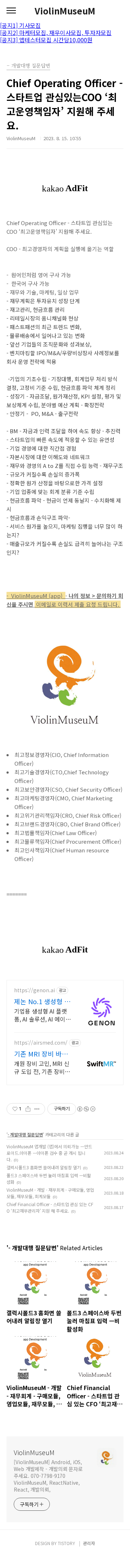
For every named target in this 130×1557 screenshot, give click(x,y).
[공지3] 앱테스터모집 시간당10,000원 (46, 39)
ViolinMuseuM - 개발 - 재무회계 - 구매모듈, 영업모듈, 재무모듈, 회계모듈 (50, 1193)
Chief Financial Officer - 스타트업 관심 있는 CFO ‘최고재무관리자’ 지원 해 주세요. (49, 1207)
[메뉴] (11, 11)
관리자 (89, 1543)
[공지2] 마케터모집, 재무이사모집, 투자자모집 (56, 32)
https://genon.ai (34, 990)
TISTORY (66, 1543)
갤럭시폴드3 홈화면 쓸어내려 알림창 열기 (43, 1167)
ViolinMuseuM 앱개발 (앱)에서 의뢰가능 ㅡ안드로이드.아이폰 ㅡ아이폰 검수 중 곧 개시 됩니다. (49, 1152)
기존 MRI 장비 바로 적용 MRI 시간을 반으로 (41, 1053)
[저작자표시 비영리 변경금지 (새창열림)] (86, 1109)
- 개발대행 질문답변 (25, 1134)
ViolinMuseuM (65, 10)
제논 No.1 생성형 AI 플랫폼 (42, 1001)
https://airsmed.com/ (41, 1043)
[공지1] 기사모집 (20, 25)
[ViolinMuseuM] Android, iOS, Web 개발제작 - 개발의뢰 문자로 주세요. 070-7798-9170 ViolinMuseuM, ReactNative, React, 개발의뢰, (48, 1475)
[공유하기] (27, 1109)
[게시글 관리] (37, 1109)
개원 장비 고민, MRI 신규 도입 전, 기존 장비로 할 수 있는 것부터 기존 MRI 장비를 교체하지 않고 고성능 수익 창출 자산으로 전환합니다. (43, 1067)
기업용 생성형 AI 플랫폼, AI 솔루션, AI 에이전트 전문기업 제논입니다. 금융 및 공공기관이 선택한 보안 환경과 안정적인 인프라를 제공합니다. (43, 1015)
